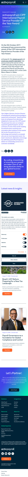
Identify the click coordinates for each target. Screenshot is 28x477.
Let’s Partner (9, 173)
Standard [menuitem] (16, 405)
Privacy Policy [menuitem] (4, 471)
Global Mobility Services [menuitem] (6, 403)
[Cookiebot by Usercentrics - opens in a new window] (21, 212)
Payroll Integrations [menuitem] (5, 421)
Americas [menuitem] (3, 433)
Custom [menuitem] (15, 407)
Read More (7, 293)
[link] (26, 2)
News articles (7, 6)
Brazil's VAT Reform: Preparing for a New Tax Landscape (12, 281)
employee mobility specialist (11, 61)
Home (2, 6)
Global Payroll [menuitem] (4, 402)
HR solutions (5, 442)
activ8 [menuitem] (2, 407)
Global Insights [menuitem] (4, 416)
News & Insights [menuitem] (4, 414)
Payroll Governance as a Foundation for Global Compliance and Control (12, 337)
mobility (23, 441)
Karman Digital (7, 465)
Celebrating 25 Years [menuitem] (18, 416)
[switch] (25, 238)
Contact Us (6, 458)
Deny (14, 263)
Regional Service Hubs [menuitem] (6, 429)
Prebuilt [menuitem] (15, 403)
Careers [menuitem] (15, 419)
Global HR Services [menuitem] (5, 405)
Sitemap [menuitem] (3, 473)
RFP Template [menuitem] (4, 419)
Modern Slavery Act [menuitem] (5, 475)
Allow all (14, 255)
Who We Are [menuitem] (16, 414)
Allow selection (14, 259)
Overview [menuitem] (16, 402)
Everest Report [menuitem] (4, 418)
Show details (21, 251)
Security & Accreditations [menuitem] (19, 421)
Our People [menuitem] (16, 418)
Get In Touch (14, 390)
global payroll (17, 59)
